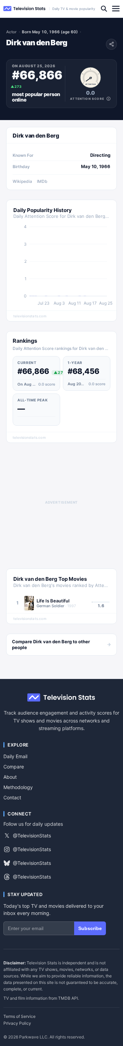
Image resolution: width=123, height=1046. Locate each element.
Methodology (18, 787)
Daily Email (15, 756)
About (10, 777)
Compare (13, 766)
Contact (12, 797)
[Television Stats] (24, 8)
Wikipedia (22, 181)
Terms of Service (19, 1016)
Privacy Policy (17, 1023)
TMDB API (68, 998)
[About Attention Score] (108, 98)
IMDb (42, 181)
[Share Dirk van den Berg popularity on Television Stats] (111, 44)
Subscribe (90, 928)
